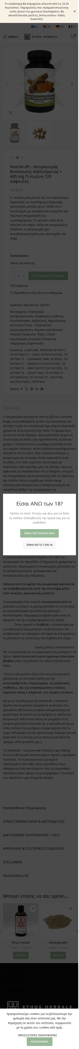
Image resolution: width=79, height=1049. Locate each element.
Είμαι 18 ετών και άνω (39, 533)
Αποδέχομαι (39, 1041)
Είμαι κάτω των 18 (39, 545)
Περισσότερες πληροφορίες (37, 1035)
